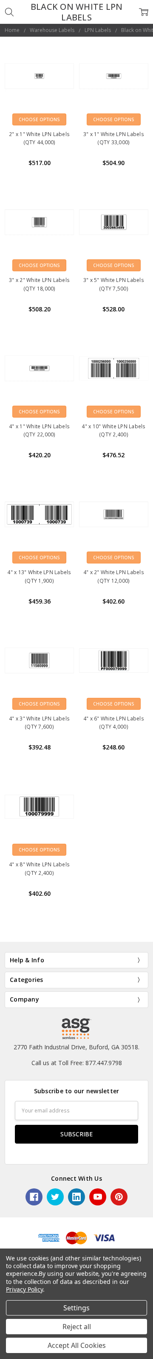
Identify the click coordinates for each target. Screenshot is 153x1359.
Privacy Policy (24, 1289)
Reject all (76, 1326)
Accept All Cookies (77, 1345)
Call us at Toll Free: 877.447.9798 (76, 1063)
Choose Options (39, 119)
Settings (76, 1308)
